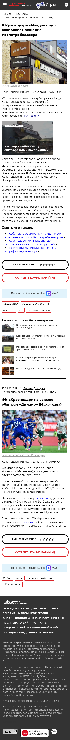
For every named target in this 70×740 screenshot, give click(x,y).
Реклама (9, 613)
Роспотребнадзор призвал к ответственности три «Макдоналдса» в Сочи (40, 348)
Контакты (40, 622)
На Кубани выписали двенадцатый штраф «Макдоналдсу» (31, 249)
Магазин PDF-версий (33, 613)
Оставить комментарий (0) (35, 277)
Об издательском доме (20, 608)
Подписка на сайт (16, 622)
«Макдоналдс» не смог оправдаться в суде (39, 368)
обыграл (43, 498)
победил (29, 522)
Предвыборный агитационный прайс (31, 627)
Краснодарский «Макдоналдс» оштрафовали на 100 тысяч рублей (30, 242)
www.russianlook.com (15, 85)
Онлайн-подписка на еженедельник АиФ (33, 618)
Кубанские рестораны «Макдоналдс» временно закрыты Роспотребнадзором (34, 235)
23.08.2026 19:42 (11, 388)
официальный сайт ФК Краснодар (23, 455)
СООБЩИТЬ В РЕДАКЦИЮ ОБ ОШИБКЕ (28, 632)
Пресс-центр (49, 608)
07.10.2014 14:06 (11, 13)
